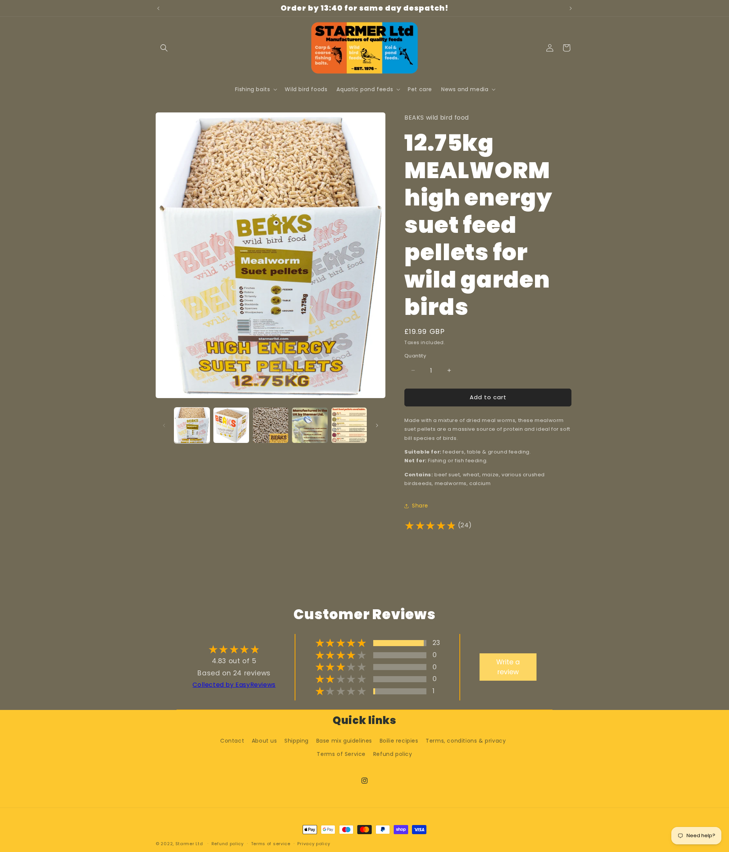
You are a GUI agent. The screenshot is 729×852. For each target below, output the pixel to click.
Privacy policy (313, 843)
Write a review (508, 667)
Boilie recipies (399, 741)
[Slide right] (377, 425)
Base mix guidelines (344, 741)
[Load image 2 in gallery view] (231, 425)
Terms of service (270, 843)
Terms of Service (341, 754)
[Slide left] (164, 425)
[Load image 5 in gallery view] (349, 425)
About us (264, 741)
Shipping (296, 741)
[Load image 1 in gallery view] (192, 425)
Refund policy (392, 754)
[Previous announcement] (158, 8)
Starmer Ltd (189, 844)
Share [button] (420, 505)
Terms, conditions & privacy (466, 741)
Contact (232, 741)
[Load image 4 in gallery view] (309, 425)
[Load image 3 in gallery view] (270, 425)
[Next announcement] (570, 8)
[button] (164, 48)
